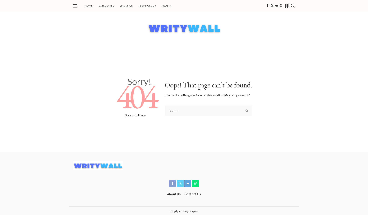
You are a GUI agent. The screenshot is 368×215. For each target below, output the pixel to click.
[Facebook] (267, 6)
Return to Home (135, 115)
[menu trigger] (77, 6)
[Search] (293, 6)
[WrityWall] (184, 28)
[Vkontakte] (276, 6)
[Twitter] (272, 6)
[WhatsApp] (281, 6)
